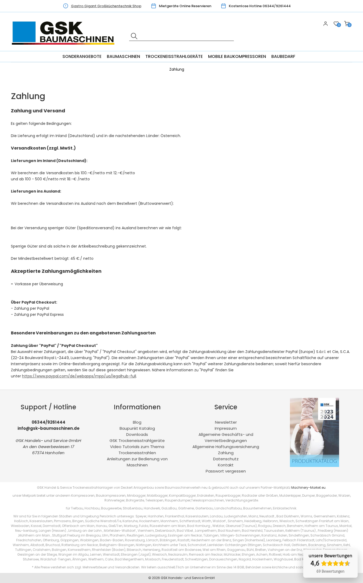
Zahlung (226, 453)
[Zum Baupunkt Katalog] (314, 465)
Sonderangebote (82, 56)
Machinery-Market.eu (308, 487)
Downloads (137, 434)
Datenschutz (226, 459)
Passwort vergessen (226, 471)
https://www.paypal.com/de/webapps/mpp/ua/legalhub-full (79, 376)
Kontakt (226, 465)
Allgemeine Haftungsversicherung (225, 446)
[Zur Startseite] (64, 48)
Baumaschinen (123, 56)
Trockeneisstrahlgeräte (174, 56)
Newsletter (226, 422)
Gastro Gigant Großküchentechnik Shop (106, 5)
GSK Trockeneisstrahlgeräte (137, 440)
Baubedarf (283, 56)
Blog (137, 422)
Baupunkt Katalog (137, 428)
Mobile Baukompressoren (237, 56)
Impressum (226, 428)
